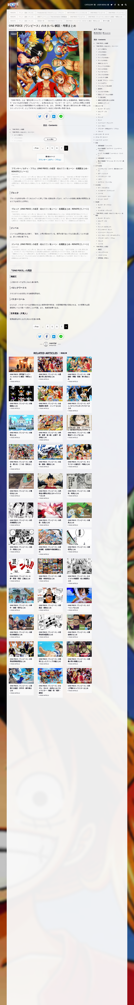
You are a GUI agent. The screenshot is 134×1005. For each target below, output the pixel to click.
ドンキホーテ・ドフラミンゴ (106, 190)
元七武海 (97, 185)
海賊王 (100, 249)
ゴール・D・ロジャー (101, 137)
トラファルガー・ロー (104, 196)
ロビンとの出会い (103, 69)
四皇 (96, 143)
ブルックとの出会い (103, 74)
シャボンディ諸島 (103, 77)
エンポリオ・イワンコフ (105, 210)
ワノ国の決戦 (102, 97)
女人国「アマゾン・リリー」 (106, 80)
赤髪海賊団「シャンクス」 (105, 146)
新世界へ (100, 89)
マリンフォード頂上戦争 (105, 86)
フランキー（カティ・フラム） (107, 238)
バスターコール (102, 255)
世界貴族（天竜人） (103, 258)
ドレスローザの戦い (103, 91)
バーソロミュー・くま (104, 176)
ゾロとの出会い (18, 138)
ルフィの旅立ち (18, 135)
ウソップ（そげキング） (105, 227)
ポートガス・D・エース (102, 134)
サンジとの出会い (103, 60)
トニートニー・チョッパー (105, 123)
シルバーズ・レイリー (101, 140)
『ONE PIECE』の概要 (18, 129)
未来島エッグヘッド (103, 103)
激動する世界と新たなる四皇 (106, 100)
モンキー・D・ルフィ (104, 109)
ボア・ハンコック (103, 173)
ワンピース (107, 33)
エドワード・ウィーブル (105, 182)
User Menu (102, 5)
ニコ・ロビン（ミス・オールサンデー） (109, 235)
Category (89, 5)
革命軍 (97, 202)
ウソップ (100, 117)
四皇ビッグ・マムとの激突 (105, 94)
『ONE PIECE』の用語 (101, 246)
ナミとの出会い (18, 141)
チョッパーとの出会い (104, 66)
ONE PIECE (98, 33)
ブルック (100, 131)
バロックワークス (103, 252)
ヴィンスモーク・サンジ (105, 229)
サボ (99, 208)
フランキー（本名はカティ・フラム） (108, 128)
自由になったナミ (103, 63)
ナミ (99, 114)
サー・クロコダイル (103, 188)
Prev (37, 148)
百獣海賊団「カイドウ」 (105, 158)
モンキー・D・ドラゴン (104, 205)
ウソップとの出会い (103, 57)
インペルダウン (102, 83)
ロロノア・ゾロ (102, 111)
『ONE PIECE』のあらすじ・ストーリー (23, 132)
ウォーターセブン (103, 72)
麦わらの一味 (99, 106)
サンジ (100, 120)
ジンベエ (100, 193)
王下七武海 (98, 166)
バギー (100, 179)
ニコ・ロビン (102, 126)
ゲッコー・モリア (103, 199)
